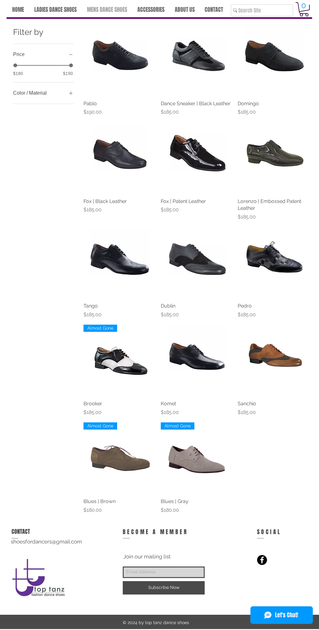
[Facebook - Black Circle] (262, 560)
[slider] (15, 65)
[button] (304, 9)
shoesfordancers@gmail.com (46, 541)
